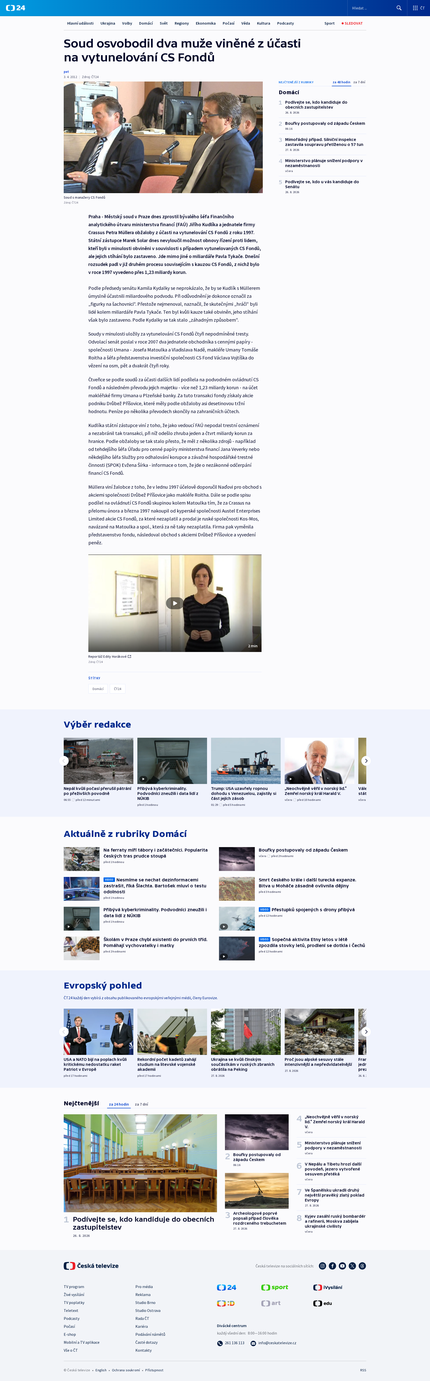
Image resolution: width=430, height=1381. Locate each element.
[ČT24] (15, 8)
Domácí (146, 23)
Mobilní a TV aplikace (82, 1342)
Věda (245, 23)
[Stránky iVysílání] (327, 1286)
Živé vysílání (74, 1294)
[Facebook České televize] (332, 1266)
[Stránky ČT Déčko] (226, 1302)
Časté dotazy (146, 1342)
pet (66, 71)
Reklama (143, 1294)
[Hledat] (399, 8)
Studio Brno (145, 1302)
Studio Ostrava (148, 1310)
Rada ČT (142, 1318)
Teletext (71, 1310)
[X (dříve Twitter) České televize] (352, 1266)
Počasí (228, 23)
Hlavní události (80, 23)
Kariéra (141, 1326)
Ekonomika (206, 23)
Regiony (182, 23)
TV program (74, 1286)
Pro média (144, 1286)
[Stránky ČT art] (270, 1302)
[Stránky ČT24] (226, 1286)
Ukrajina (108, 23)
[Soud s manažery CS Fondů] (163, 137)
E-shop (70, 1334)
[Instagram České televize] (322, 1266)
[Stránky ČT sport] (274, 1286)
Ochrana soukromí (126, 1370)
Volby (127, 23)
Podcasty (285, 23)
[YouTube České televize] (342, 1266)
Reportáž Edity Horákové (107, 656)
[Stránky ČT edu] (322, 1302)
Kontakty (143, 1350)
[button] (175, 603)
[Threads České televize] (362, 1266)
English (101, 1370)
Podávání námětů (150, 1334)
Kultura (263, 23)
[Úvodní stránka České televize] (91, 1266)
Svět (164, 23)
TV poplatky (74, 1302)
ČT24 (117, 689)
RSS (363, 1370)
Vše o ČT (71, 1350)
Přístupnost (154, 1370)
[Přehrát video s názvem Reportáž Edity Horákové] (175, 603)
